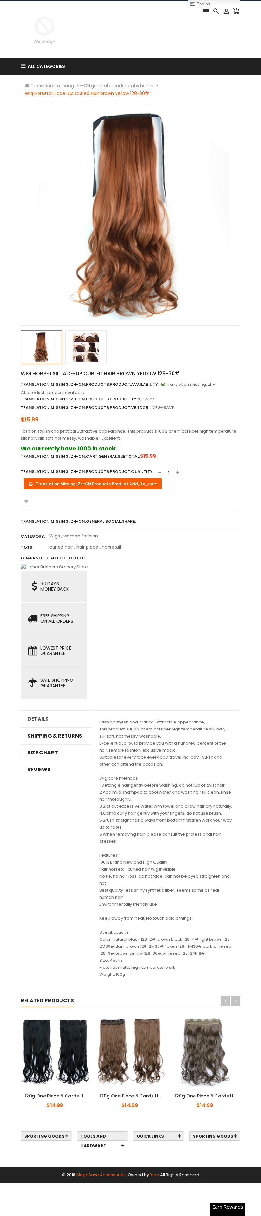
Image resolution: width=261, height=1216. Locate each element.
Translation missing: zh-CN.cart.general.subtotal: (80, 456)
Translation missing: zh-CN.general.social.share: (78, 521)
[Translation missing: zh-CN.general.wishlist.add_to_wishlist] (26, 501)
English (202, 4)
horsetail (111, 547)
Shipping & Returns (54, 735)
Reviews (39, 769)
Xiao (154, 1175)
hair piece (87, 547)
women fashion (80, 536)
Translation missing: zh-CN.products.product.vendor (84, 408)
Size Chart (42, 752)
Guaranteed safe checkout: (53, 558)
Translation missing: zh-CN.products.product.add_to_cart (59, 1092)
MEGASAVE (163, 408)
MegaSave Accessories (101, 1175)
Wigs (54, 536)
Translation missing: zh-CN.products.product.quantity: (87, 472)
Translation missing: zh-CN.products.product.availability (89, 384)
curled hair (61, 547)
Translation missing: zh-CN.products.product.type (81, 399)
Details (38, 719)
